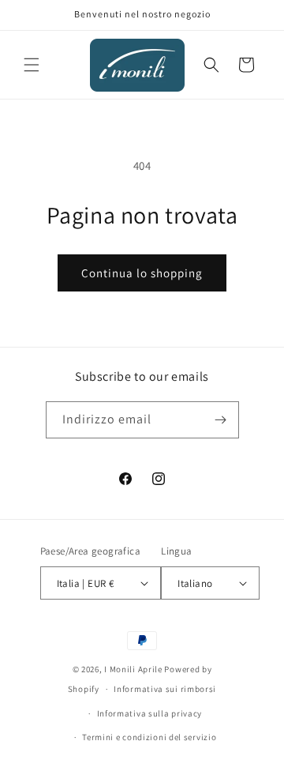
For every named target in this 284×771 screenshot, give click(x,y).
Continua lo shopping (142, 272)
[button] (31, 64)
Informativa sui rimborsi (165, 688)
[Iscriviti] (221, 419)
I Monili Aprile (133, 669)
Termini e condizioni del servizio (149, 737)
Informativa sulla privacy (150, 713)
